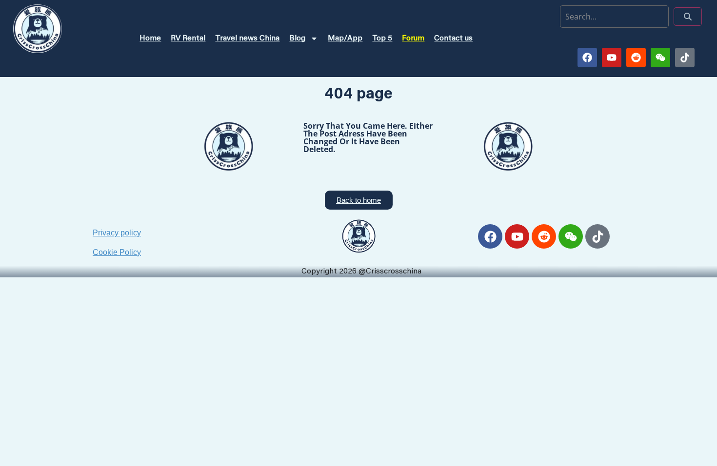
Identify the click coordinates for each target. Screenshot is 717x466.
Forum (413, 38)
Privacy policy (117, 233)
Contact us (453, 38)
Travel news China (247, 38)
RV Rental (188, 38)
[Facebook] (587, 57)
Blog (297, 38)
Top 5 (382, 38)
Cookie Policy (117, 252)
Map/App (345, 38)
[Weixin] (660, 57)
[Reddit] (636, 57)
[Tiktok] (685, 57)
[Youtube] (611, 57)
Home (150, 38)
